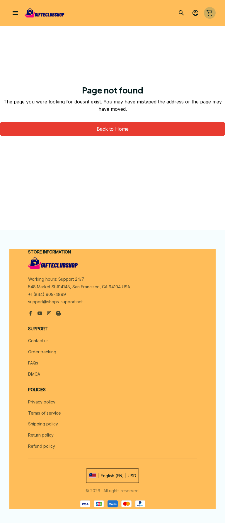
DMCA (34, 374)
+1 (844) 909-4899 (47, 294)
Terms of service (44, 412)
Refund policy (41, 446)
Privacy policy (41, 401)
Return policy (41, 434)
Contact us (38, 340)
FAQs (33, 362)
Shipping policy (43, 423)
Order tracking (42, 351)
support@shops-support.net (55, 301)
